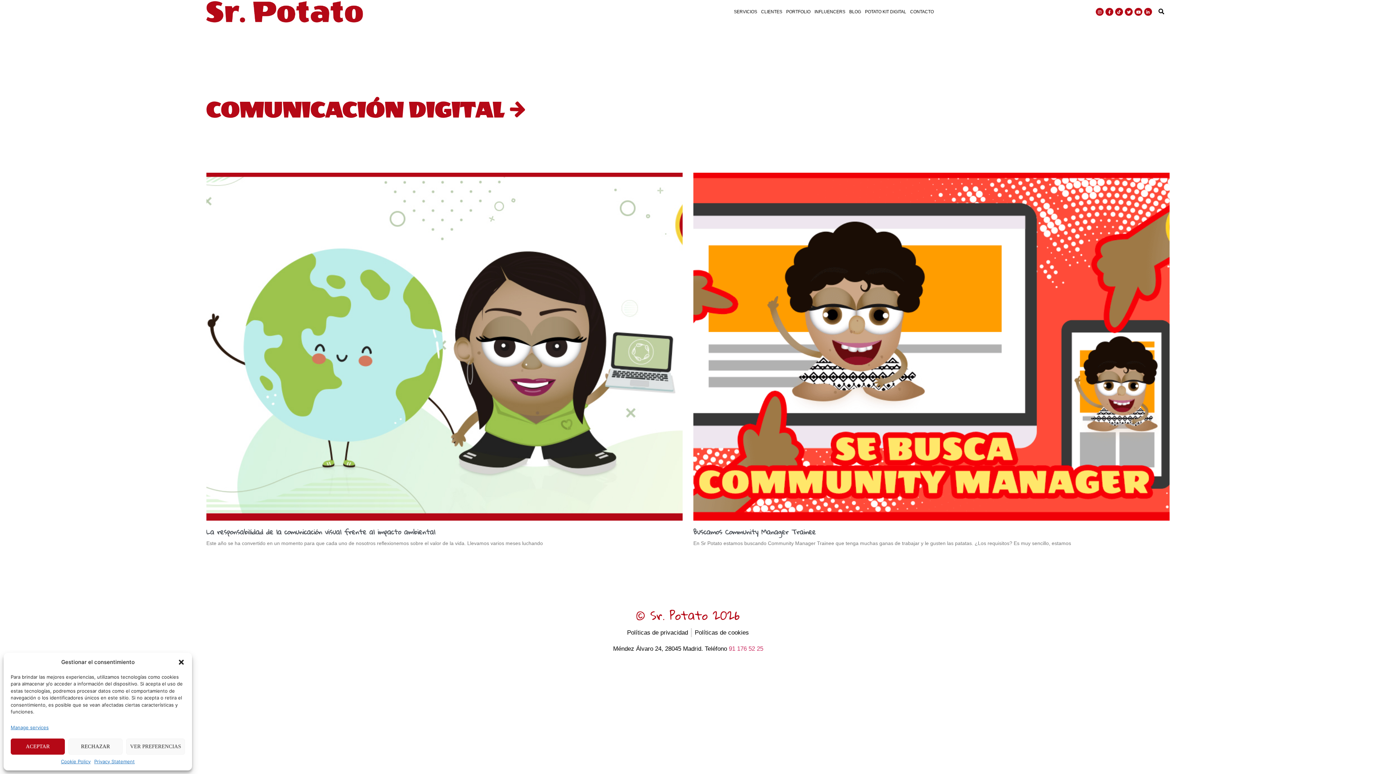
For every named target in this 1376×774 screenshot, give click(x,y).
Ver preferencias (155, 746)
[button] (181, 662)
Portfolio (798, 11)
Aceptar (38, 746)
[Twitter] (1129, 12)
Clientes (771, 11)
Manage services (30, 727)
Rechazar (95, 746)
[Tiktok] (1119, 12)
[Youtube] (1138, 12)
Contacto (922, 11)
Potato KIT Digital (885, 11)
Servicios (745, 11)
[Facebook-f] (1109, 12)
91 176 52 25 (746, 648)
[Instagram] (1100, 12)
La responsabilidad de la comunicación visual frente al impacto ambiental (320, 531)
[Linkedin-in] (1148, 12)
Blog (855, 11)
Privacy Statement (114, 761)
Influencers (829, 11)
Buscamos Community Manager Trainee (754, 531)
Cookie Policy (76, 761)
